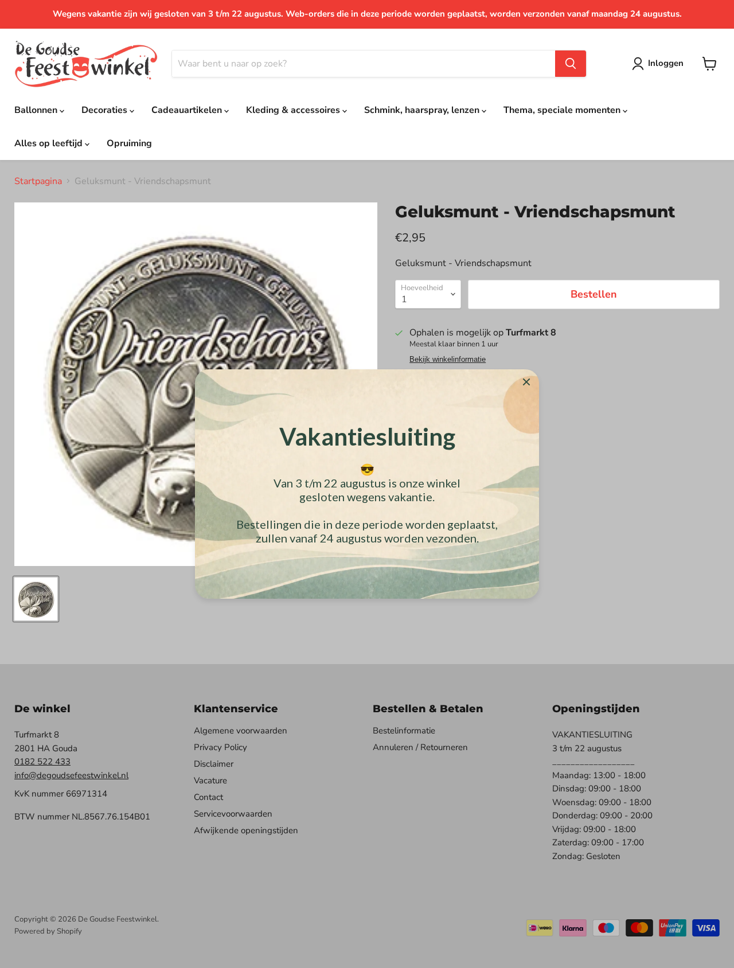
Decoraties (105, 110)
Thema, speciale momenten (563, 110)
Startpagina (38, 181)
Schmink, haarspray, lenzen (423, 110)
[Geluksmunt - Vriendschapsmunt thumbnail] (35, 599)
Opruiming (129, 143)
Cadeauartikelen (187, 110)
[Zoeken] (570, 63)
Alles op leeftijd (49, 143)
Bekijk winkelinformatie (447, 360)
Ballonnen (37, 110)
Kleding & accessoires (294, 110)
